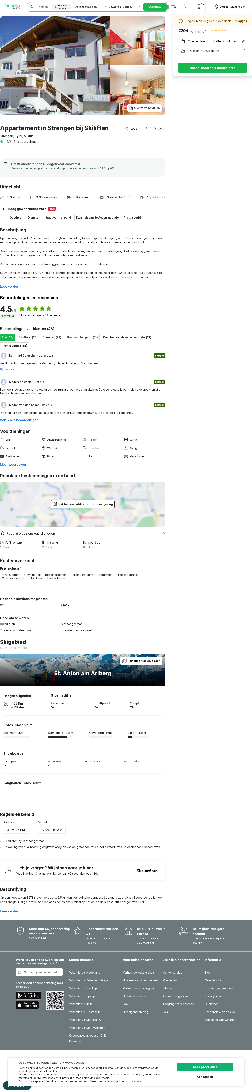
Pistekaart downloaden (144, 660)
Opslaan (159, 128)
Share (133, 128)
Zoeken (155, 7)
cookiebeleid (135, 1081)
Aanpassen (205, 1076)
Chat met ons (147, 870)
